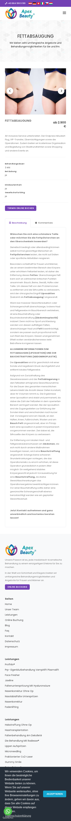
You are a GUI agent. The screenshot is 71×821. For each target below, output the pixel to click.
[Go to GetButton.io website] (8, 818)
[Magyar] (51, 3)
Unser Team (12, 609)
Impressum (11, 646)
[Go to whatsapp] (8, 811)
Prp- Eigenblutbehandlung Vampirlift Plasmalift (32, 669)
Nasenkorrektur (13, 701)
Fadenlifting (11, 707)
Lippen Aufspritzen (15, 746)
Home (8, 604)
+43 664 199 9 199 (16, 3)
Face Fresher (12, 675)
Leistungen (11, 614)
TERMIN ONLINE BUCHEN (20, 208)
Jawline (9, 680)
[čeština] (46, 3)
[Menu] (64, 13)
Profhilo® (10, 664)
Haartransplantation (16, 730)
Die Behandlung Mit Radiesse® (22, 740)
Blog (7, 625)
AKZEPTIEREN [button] (55, 794)
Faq (7, 630)
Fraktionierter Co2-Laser (19, 756)
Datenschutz (12, 641)
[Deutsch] (30, 3)
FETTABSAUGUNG (18, 120)
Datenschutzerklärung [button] (18, 815)
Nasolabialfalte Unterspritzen (21, 696)
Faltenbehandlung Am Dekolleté (23, 735)
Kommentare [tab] (45, 222)
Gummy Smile (13, 762)
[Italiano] (42, 3)
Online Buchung (17, 587)
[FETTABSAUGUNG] (35, 91)
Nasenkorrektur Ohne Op (19, 691)
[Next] (61, 91)
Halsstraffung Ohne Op (18, 724)
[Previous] (10, 91)
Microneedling (13, 751)
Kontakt (9, 636)
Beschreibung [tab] (19, 222)
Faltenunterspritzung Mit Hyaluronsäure (27, 685)
